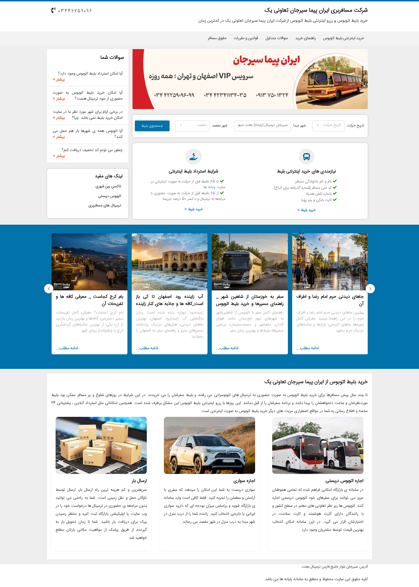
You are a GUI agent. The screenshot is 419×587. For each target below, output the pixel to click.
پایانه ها (209, 187)
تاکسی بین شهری (108, 187)
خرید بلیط (308, 210)
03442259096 (75, 11)
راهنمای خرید (305, 38)
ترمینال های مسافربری (104, 206)
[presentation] (370, 288)
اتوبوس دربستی (109, 196)
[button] (328, 125)
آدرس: (363, 567)
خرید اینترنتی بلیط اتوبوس (343, 38)
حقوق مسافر (217, 38)
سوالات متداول (277, 38)
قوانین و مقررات (246, 38)
